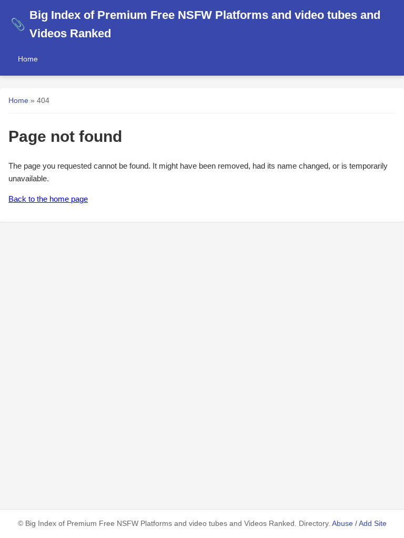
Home (28, 59)
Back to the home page (48, 198)
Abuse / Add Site (359, 523)
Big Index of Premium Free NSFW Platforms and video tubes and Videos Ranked (195, 24)
